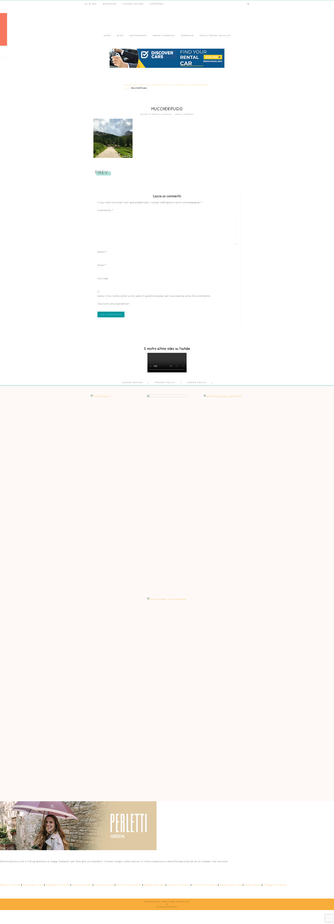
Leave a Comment (184, 114)
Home (126, 85)
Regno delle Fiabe (231, 885)
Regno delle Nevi (154, 885)
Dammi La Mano (167, 19)
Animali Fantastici (178, 885)
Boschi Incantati (10, 885)
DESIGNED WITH (183, 901)
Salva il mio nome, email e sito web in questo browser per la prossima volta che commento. (154, 296)
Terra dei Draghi (82, 885)
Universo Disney (104, 885)
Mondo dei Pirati (33, 885)
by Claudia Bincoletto (167, 907)
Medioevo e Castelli (58, 885)
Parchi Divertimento (129, 885)
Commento (105, 210)
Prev (101, 172)
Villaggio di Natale (275, 885)
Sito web (102, 278)
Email (101, 265)
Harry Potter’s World (204, 885)
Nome (101, 252)
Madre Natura (252, 885)
